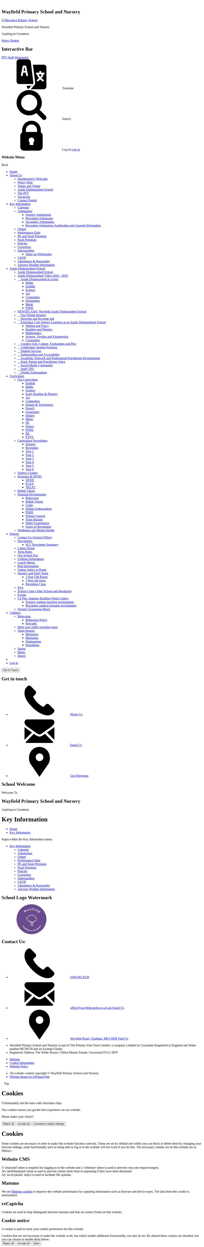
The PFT (23, 193)
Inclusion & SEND (30, 476)
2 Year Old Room (37, 577)
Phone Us (76, 714)
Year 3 (30, 458)
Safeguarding (26, 250)
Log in (76, 149)
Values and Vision (29, 186)
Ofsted (22, 229)
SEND (30, 480)
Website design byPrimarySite (30, 1076)
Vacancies (24, 196)
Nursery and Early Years (33, 573)
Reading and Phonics (39, 329)
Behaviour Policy (36, 620)
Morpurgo (32, 634)
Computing (33, 297)
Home (13, 171)
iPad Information (28, 566)
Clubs (29, 505)
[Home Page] (19, 20)
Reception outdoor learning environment (51, 605)
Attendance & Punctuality (34, 261)
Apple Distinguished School (35, 189)
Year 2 (30, 455)
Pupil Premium (27, 239)
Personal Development (32, 494)
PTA (21, 587)
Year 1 (30, 451)
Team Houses (34, 519)
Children (15, 612)
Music (29, 304)
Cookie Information (22, 1063)
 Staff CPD (26, 369)
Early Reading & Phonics (42, 394)
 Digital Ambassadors (32, 372)
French (30, 408)
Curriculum (17, 376)
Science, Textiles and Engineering (47, 336)
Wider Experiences (37, 523)
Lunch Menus (26, 562)
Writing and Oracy (37, 326)
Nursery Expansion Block (34, 609)
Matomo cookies (22, 1191)
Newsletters (25, 541)
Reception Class (36, 584)
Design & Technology (39, 404)
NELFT (31, 487)
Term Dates (25, 551)
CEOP (22, 257)
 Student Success (29, 351)
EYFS (29, 437)
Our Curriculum (28, 379)
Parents (14, 534)
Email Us (76, 745)
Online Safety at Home (32, 569)
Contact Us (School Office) (35, 537)
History (30, 415)
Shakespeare (33, 641)
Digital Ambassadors (39, 508)
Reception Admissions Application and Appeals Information (63, 225)
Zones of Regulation (38, 526)
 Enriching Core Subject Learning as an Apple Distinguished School (62, 322)
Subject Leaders (28, 473)
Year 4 (30, 462)
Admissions (25, 211)
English (30, 286)
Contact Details (27, 200)
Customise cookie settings (48, 1123)
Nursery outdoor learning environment (50, 602)
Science (30, 290)
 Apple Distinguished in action (38, 279)
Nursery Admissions (38, 214)
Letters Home (26, 548)
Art (28, 293)
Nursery (31, 444)
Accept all (23, 1123)
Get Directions (79, 775)
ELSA (30, 483)
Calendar (23, 207)
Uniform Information (31, 559)
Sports (22, 648)
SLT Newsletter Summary (42, 544)
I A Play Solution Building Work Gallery (43, 598)
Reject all (8, 1123)
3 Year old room (36, 580)
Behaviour (32, 498)
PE (27, 422)
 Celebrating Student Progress (37, 347)
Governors (24, 247)
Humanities (33, 300)
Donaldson (32, 645)
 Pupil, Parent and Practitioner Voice (41, 361)
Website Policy (19, 1066)
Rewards (31, 623)
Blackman (32, 638)
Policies (22, 243)
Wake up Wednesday (39, 254)
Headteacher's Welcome (33, 179)
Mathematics (33, 333)
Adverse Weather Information (36, 265)
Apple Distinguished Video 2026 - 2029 (43, 275)
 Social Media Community (35, 365)
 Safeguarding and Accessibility (39, 354)
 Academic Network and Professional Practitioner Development (59, 358)
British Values (26, 491)
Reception (32, 447)
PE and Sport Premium (32, 236)
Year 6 (30, 469)
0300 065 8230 (79, 977)
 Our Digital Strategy (32, 315)
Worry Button (10, 40)
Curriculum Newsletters (32, 440)
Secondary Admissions (40, 222)
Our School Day (28, 555)
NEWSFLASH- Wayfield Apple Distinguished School (52, 311)
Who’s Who (25, 182)
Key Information (20, 204)
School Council (35, 516)
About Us (16, 175)
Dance (30, 426)
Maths (29, 283)
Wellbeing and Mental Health (36, 530)
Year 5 (30, 465)
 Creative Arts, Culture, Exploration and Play (47, 343)
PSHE (29, 308)
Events (22, 595)
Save (36, 1243)
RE (28, 433)
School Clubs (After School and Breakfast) (45, 591)
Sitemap (15, 1059)
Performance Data (29, 232)
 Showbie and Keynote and (36, 318)
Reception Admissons (39, 218)
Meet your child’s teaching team (38, 627)
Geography (33, 412)
